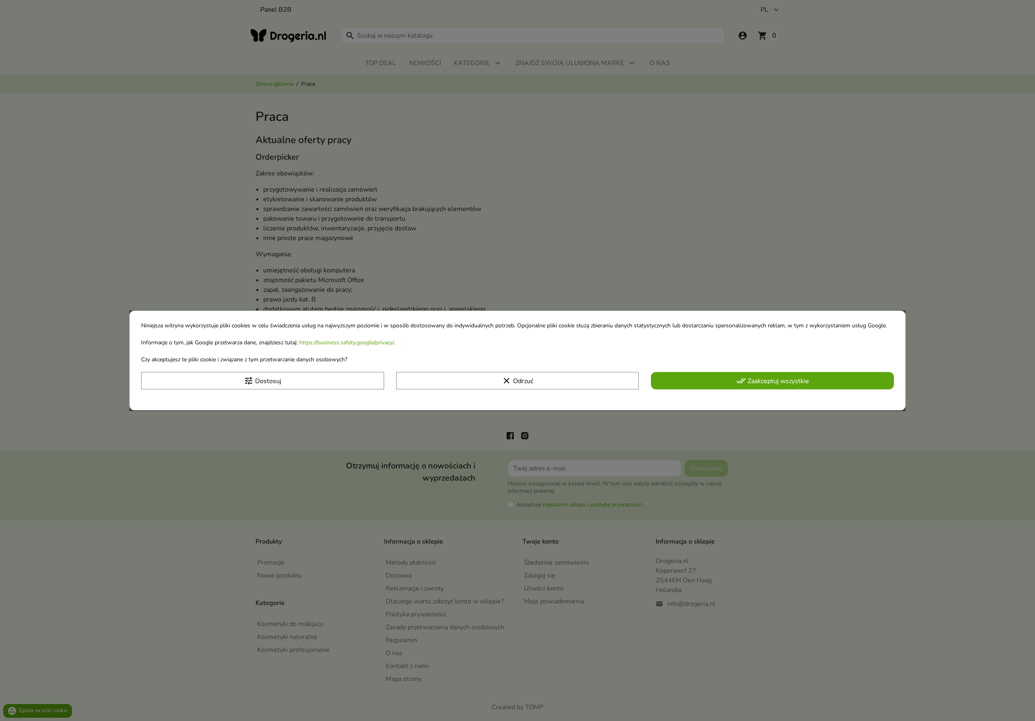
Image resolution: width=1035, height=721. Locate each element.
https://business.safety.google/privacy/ (346, 342)
